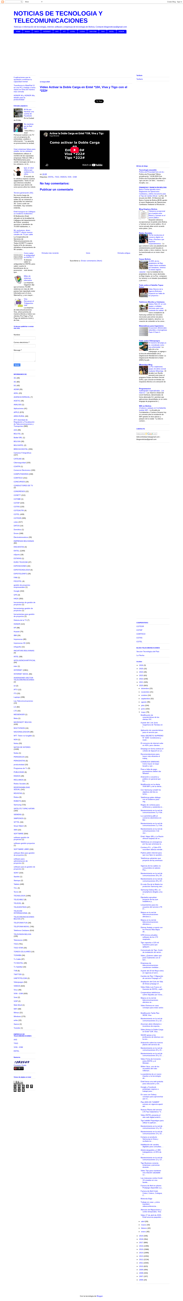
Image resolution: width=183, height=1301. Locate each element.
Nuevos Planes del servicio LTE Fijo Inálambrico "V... (151, 1111)
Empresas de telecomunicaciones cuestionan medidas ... (150, 965)
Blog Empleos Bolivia (148, 209)
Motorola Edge (146, 1199)
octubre (144, 695)
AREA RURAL (19, 416)
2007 (141, 1276)
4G (15, 382)
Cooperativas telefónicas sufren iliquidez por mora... (152, 993)
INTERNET (47, 31)
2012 (141, 1259)
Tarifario (139, 79)
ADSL (16, 393)
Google (16, 591)
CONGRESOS (19, 491)
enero (143, 1232)
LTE (15, 711)
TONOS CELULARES (22, 952)
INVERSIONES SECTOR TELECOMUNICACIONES (24, 679)
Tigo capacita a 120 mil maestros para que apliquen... (150, 945)
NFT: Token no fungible (23, 736)
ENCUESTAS (19, 547)
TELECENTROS (20, 907)
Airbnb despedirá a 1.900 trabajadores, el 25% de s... (151, 1152)
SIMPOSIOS (18, 818)
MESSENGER (19, 714)
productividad (19, 765)
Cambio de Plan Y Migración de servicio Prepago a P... (152, 977)
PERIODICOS (19, 757)
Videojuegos (18, 982)
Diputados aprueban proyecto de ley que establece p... (149, 899)
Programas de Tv (20, 768)
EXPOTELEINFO (20, 574)
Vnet (15, 997)
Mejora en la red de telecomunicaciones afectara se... (149, 1000)
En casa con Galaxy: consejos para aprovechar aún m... (152, 1097)
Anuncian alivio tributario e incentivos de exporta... (151, 1025)
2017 (141, 1242)
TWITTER (18, 974)
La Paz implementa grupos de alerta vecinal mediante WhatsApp (157, 369)
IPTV (16, 690)
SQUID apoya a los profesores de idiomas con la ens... (152, 1037)
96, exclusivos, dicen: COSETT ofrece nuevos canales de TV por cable (23, 232)
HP (15, 628)
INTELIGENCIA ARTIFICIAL (24, 660)
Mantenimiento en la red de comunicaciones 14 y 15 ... (152, 1127)
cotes (16, 522)
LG (15, 707)
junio (143, 709)
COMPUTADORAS (21, 474)
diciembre (145, 688)
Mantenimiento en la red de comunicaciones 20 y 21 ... (152, 1049)
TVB (15, 971)
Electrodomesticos (21, 537)
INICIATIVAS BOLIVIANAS (24, 651)
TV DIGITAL (18, 963)
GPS (15, 595)
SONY (16, 873)
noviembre (145, 692)
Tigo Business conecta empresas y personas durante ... (150, 1165)
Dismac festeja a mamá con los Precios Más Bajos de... (152, 929)
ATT (64, 31)
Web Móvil (18, 1005)
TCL (15, 888)
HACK (36, 31)
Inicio (88, 253)
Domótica (17, 530)
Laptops (17, 697)
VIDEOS (63, 177)
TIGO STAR (18, 948)
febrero (144, 1228)
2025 (141, 669)
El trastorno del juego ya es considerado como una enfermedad (157, 345)
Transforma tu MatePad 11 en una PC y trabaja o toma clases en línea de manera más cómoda (24, 88)
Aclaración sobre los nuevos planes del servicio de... (152, 1044)
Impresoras (18, 639)
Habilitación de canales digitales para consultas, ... (152, 1146)
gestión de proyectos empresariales (22, 586)
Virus (16, 990)
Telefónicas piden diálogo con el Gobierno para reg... (151, 799)
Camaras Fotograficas (22, 453)
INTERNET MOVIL (21, 674)
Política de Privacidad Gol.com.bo (151, 172)
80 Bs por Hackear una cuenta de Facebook (29, 112)
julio (143, 705)
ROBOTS (17, 801)
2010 (141, 1266)
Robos (16, 797)
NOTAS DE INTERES (22, 747)
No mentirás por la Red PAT (28, 126)
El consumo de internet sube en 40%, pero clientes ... (152, 744)
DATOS (17, 526)
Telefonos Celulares (21, 930)
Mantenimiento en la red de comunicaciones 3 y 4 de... (152, 811)
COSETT (17, 495)
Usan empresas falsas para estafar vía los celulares (24, 150)
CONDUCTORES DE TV (23, 486)
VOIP (16, 1001)
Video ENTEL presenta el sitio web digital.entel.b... (151, 1116)
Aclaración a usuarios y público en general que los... (151, 779)
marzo (144, 1225)
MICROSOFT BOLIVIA (22, 722)
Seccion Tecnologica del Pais (147, 651)
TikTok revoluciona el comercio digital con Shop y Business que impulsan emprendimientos (156, 239)
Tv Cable (17, 959)
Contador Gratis (20, 1065)
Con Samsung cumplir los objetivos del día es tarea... (151, 792)
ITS (15, 693)
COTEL (72, 31)
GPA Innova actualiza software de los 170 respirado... (149, 937)
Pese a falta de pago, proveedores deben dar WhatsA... (151, 771)
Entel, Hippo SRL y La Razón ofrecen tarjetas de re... (152, 837)
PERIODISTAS (19, 761)
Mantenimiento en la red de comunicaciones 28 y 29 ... (152, 874)
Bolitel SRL (18, 438)
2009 (141, 1270)
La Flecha (140, 655)
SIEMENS (17, 814)
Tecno (16, 892)
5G (15, 385)
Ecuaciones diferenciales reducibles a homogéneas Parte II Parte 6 (158, 330)
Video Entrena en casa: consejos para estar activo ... (152, 1008)
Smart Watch (19, 826)
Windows (17, 1016)
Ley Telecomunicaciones (23, 701)
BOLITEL (17, 434)
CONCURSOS (19, 482)
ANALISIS (17, 405)
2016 (141, 1246)
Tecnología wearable (148, 170)
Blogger (100, 1296)
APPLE (16, 412)
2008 (141, 1273)
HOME (18, 31)
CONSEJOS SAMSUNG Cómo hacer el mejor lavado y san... (150, 764)
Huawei (17, 632)
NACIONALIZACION (22, 732)
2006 (141, 1280)
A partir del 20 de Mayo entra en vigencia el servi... (152, 972)
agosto (144, 702)
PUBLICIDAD (19, 772)
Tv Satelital (18, 967)
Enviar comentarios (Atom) (91, 261)
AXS (56, 31)
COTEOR (17, 518)
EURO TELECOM (21, 562)
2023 (141, 675)
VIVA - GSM (72, 177)
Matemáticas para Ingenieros (151, 326)
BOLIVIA (17, 441)
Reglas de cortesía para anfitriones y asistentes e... (152, 806)
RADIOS (17, 776)
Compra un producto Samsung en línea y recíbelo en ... (149, 1139)
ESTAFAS (17, 558)
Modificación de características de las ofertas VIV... (150, 717)
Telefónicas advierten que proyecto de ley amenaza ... (151, 860)
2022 (141, 679)
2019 (141, 1236)
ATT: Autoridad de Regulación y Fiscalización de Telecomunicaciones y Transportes (24, 423)
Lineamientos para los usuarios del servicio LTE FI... (151, 907)
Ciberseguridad (20, 463)
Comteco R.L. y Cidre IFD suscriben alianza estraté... (152, 848)
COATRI (17, 466)
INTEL (16, 657)
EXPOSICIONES (20, 566)
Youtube (17, 1028)
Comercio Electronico (22, 470)
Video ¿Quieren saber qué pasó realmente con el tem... (151, 958)
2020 (141, 685)
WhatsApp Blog (145, 365)
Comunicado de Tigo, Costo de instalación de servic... (152, 951)
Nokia (16, 743)
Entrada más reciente (50, 253)
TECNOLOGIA (19, 896)
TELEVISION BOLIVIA (22, 934)
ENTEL (111, 31)
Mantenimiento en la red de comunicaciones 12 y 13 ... (152, 1159)
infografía (17, 647)
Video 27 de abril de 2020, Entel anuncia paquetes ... (152, 1216)
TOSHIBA (17, 955)
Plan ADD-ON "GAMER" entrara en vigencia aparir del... (152, 1104)
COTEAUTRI (19, 510)
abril (143, 1221)
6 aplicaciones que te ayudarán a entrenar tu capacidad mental (23, 79)
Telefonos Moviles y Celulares (152, 302)
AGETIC (17, 401)
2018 (141, 1239)
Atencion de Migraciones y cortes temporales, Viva (151, 1211)
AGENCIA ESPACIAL (22, 397)
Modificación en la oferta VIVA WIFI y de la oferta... (152, 785)
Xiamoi (16, 1024)
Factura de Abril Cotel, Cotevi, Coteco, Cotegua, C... (151, 1193)
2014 (141, 1253)
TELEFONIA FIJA (20, 923)
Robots (27, 31)
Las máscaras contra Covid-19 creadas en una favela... (152, 1180)
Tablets (16, 884)
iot (15, 686)
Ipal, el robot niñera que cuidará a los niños (29, 171)
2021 (141, 682)
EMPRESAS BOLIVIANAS (24, 541)
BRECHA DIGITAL (21, 449)
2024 (141, 672)
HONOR (121, 31)
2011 (141, 1263)
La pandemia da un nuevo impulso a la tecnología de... (151, 1076)
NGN (16, 739)
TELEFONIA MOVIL (21, 927)
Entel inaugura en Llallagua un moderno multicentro (24, 213)
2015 (141, 1249)
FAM (15, 577)
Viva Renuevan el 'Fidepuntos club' (29, 302)
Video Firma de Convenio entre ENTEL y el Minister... (151, 1061)
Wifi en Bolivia (145, 406)
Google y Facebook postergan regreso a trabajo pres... (150, 1089)
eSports (17, 555)
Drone (16, 533)
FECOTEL (18, 581)
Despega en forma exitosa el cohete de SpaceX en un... (152, 750)
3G (15, 378)
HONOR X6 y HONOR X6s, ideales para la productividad (24, 97)
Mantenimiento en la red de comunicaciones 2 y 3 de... (152, 824)
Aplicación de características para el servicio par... (152, 731)
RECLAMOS (18, 780)
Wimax (16, 1013)
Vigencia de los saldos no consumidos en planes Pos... (151, 868)
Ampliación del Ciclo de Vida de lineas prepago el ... (152, 983)
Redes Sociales (20, 784)
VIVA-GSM (92, 31)
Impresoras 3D (19, 643)
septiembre (146, 699)
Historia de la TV (20, 620)
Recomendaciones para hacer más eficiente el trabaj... (150, 756)
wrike (16, 1020)
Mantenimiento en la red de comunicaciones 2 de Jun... (151, 831)
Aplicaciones (19, 408)
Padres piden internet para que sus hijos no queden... (152, 854)
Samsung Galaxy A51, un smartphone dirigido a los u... (151, 892)
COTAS (82, 31)
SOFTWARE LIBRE (21, 849)
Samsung (17, 805)
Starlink (17, 877)
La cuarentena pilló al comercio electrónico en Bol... (151, 818)
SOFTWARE (18, 834)
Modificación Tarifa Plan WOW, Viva (150, 1014)
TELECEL (17, 903)
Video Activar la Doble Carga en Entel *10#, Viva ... (152, 1031)
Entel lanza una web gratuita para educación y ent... (152, 1082)
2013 (141, 1256)
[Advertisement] (88, 54)
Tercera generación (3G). (24, 193)
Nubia (16, 753)
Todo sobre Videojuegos (149, 341)
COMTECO (18, 478)
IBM (15, 635)
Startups (17, 880)
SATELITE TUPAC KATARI (24, 809)
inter (15, 666)
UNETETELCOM (20, 978)
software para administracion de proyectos (21, 861)
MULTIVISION (19, 728)
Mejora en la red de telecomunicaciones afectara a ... (149, 914)
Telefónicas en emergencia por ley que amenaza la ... (152, 843)
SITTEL (17, 822)
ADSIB (16, 389)
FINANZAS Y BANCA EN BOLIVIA (153, 187)
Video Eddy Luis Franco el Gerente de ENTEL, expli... (152, 988)
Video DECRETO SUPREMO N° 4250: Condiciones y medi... (152, 738)
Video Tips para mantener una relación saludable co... (151, 1173)
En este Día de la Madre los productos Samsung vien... (152, 885)
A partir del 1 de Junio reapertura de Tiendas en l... (152, 725)
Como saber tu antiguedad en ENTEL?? (29, 255)
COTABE (17, 499)
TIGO (103, 31)
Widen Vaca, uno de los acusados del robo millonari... (150, 1068)
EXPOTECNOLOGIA (22, 570)
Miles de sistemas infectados (28, 278)
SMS (15, 830)
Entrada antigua (124, 253)
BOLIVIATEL (19, 445)
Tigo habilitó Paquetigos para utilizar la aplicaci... (152, 1122)
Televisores (18, 940)
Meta (16, 718)
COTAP (17, 503)
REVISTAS (18, 793)
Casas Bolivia (145, 259)
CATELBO (18, 459)
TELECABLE (19, 900)
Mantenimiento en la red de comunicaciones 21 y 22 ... (152, 1020)
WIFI (15, 1009)
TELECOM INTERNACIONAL (21, 912)
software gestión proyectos (24, 843)
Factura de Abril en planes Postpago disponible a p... (152, 1187)
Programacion (145, 389)
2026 (141, 665)
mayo (143, 712)
